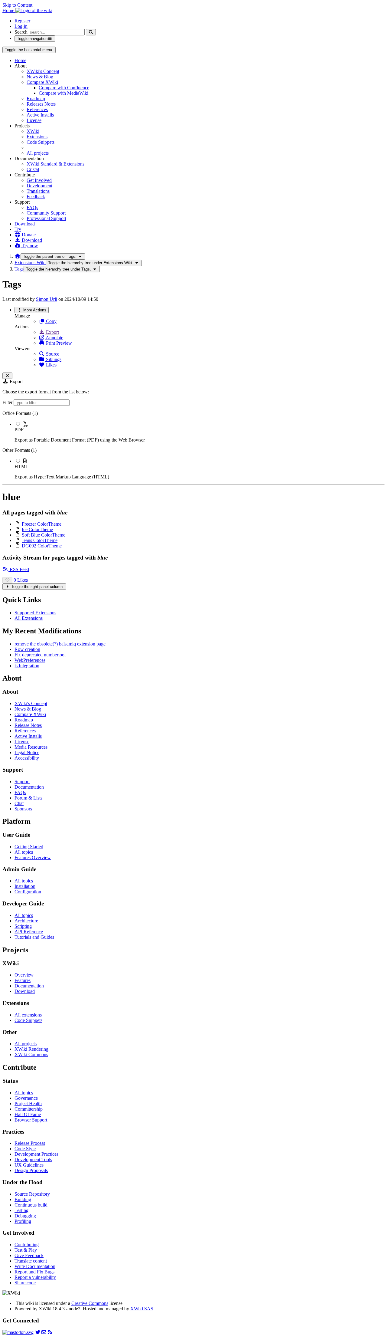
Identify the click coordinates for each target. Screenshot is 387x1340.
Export (52, 332)
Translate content (31, 1260)
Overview (24, 974)
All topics (24, 852)
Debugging (25, 1215)
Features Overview (33, 857)
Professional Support (46, 218)
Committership (29, 1109)
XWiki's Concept (43, 71)
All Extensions (29, 618)
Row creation (27, 649)
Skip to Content (17, 5)
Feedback (36, 196)
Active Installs (40, 114)
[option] (200, 432)
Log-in (21, 26)
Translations (38, 191)
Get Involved (39, 180)
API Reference (29, 931)
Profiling (23, 1221)
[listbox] (193, 445)
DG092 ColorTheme (42, 545)
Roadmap (36, 98)
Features (23, 980)
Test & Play (26, 1250)
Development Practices (36, 1154)
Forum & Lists (28, 797)
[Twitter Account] (38, 1332)
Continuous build (31, 1204)
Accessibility (27, 757)
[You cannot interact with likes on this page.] (7, 580)
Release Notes (28, 725)
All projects (38, 153)
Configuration (28, 891)
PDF (19, 429)
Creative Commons (89, 1303)
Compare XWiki (42, 82)
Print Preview (58, 343)
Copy (51, 321)
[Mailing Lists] (44, 1332)
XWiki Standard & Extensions (55, 163)
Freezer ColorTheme (41, 524)
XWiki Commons (31, 1054)
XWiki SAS (141, 1308)
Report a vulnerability (35, 1277)
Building (23, 1199)
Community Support (46, 212)
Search (21, 31)
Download (25, 223)
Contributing (27, 1244)
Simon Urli (46, 299)
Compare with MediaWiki (63, 93)
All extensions (28, 1014)
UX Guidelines (29, 1165)
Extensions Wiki (30, 262)
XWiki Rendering (31, 1049)
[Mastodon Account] (18, 1332)
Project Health (28, 1103)
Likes (51, 364)
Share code (25, 1282)
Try (18, 229)
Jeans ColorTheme (39, 540)
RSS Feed (18, 569)
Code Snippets (40, 142)
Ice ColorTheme (37, 529)
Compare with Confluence (64, 87)
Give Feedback (29, 1255)
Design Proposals (31, 1170)
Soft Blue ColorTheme (43, 534)
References (37, 109)
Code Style (25, 1148)
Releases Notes (41, 104)
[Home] (18, 256)
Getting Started (29, 846)
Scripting (23, 926)
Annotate (54, 337)
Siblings (53, 359)
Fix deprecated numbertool (40, 654)
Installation (25, 886)
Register (22, 20)
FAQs (32, 207)
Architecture (26, 920)
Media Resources (31, 747)
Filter (8, 402)
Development (39, 185)
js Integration (27, 665)
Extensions (37, 136)
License (34, 120)
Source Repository (32, 1194)
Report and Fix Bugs (34, 1271)
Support (22, 781)
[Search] (91, 32)
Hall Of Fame (28, 1114)
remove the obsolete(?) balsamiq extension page (60, 643)
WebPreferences (30, 660)
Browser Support (31, 1119)
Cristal (33, 169)
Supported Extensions (35, 612)
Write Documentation (35, 1266)
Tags (19, 268)
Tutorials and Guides (34, 937)
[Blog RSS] (50, 1332)
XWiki (33, 131)
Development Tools (33, 1159)
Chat (19, 803)
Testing (21, 1210)
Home (20, 60)
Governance (26, 1098)
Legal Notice (27, 752)
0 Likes (21, 580)
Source (52, 353)
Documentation (29, 787)
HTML (21, 466)
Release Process (30, 1143)
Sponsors (23, 808)
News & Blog (40, 76)
